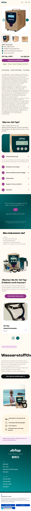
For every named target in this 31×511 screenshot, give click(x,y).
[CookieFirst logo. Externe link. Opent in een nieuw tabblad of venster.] (1, 495)
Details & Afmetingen (16, 70)
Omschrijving (5, 70)
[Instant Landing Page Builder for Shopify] (6, 509)
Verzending (26, 70)
